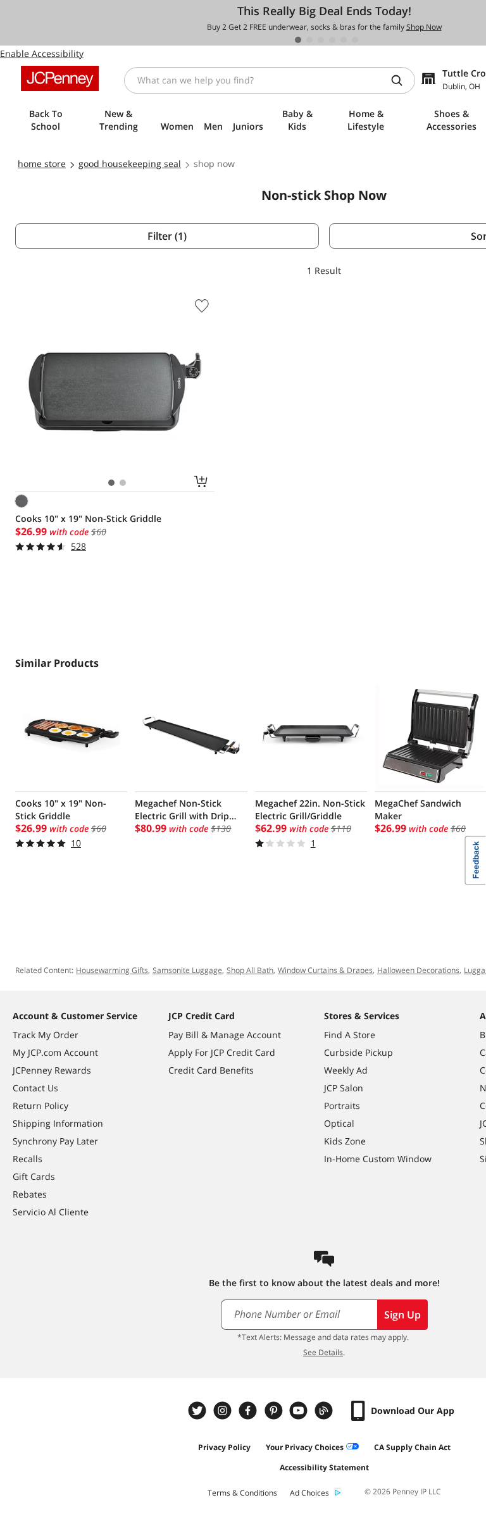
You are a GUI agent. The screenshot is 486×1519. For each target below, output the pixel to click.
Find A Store (349, 1035)
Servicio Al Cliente (51, 1212)
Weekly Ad (346, 1070)
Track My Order (45, 1035)
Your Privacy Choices (305, 1447)
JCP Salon (343, 1088)
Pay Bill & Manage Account (224, 1035)
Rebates (30, 1194)
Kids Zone (345, 1141)
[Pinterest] (274, 1410)
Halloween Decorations (418, 970)
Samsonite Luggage (187, 970)
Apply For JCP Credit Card (221, 1052)
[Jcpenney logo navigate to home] (59, 78)
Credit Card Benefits (211, 1070)
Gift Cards (34, 1176)
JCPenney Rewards (52, 1070)
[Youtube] (300, 1410)
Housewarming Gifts (112, 970)
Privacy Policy (224, 1447)
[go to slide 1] (298, 40)
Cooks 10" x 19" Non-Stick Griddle (88, 518)
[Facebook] (249, 1410)
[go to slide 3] (321, 40)
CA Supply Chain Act (412, 1447)
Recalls (27, 1159)
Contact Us (35, 1088)
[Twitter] (198, 1410)
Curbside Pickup (358, 1052)
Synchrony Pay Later (55, 1141)
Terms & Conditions (242, 1492)
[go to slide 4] (332, 40)
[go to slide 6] (355, 40)
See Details (323, 1352)
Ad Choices (309, 1492)
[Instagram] (224, 1410)
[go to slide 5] (343, 40)
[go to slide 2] (309, 40)
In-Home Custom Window (378, 1159)
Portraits (342, 1106)
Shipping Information (58, 1123)
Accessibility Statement (324, 1467)
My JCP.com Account (55, 1052)
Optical (339, 1123)
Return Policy (40, 1106)
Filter (167, 236)
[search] (401, 80)
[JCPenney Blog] (325, 1410)
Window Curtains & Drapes (325, 970)
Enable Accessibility (42, 53)
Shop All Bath (250, 970)
